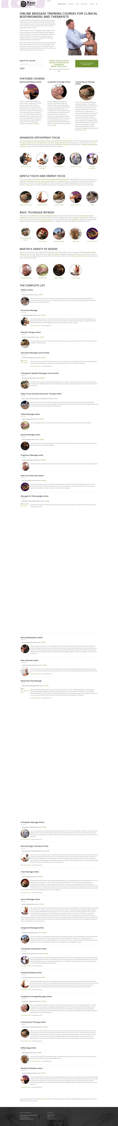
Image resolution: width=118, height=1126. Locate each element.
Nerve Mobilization (59, 166)
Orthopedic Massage (75, 166)
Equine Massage (59, 278)
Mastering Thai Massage (31, 681)
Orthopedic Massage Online (32, 822)
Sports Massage (75, 278)
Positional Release (42, 205)
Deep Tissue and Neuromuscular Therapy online (41, 394)
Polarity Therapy (59, 205)
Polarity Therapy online (31, 332)
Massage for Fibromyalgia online (34, 496)
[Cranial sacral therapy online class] (87, 92)
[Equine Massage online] (25, 445)
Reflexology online (28, 1048)
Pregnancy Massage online (32, 455)
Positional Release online (31, 972)
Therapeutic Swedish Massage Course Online (40, 373)
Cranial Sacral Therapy (26, 205)
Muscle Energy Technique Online (34, 846)
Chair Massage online (30, 872)
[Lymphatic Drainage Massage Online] (25, 1007)
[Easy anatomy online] (25, 671)
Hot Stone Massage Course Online (35, 353)
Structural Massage (26, 166)
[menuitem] (62, 4)
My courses (51, 1117)
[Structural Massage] (25, 321)
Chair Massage (42, 241)
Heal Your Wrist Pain (92, 241)
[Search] (96, 4)
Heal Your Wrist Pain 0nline (32, 475)
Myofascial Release (75, 205)
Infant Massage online (30, 414)
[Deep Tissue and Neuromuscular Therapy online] (25, 404)
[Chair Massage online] (25, 882)
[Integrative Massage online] (25, 938)
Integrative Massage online (32, 928)
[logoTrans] (27, 4)
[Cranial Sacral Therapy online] (25, 1033)
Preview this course (26, 839)
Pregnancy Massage (25, 278)
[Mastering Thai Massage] (25, 752)
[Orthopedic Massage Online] (25, 833)
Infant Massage (42, 278)
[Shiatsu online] (25, 300)
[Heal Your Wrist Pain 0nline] (25, 486)
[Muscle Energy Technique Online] (25, 857)
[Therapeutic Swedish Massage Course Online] (25, 384)
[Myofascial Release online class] (31, 92)
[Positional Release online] (25, 983)
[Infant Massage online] (25, 425)
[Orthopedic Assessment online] (25, 959)
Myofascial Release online (32, 1068)
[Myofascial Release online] (25, 1079)
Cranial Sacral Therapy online (33, 1022)
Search (22, 68)
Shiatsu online (27, 290)
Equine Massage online (30, 434)
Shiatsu (92, 205)
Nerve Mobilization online (32, 637)
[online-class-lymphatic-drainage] (59, 92)
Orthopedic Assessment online (34, 949)
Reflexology (76, 241)
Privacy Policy (51, 1115)
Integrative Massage (59, 241)
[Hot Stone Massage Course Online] (25, 363)
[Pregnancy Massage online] (25, 466)
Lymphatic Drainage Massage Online (36, 996)
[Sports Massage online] (25, 910)
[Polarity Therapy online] (25, 343)
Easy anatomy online (29, 660)
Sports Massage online (30, 899)
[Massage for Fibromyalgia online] (25, 568)
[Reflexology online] (25, 1058)
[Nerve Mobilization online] (25, 648)
